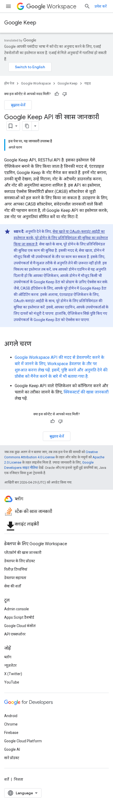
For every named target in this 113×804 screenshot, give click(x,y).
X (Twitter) (13, 674)
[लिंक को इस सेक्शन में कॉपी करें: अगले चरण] (36, 344)
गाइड (87, 83)
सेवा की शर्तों (12, 586)
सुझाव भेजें (18, 105)
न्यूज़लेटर (10, 665)
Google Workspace (36, 83)
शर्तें (6, 779)
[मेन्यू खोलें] (8, 6)
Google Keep (20, 22)
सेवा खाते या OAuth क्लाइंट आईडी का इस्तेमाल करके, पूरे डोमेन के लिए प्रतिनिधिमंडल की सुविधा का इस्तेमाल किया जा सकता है (61, 237)
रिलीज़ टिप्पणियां (15, 569)
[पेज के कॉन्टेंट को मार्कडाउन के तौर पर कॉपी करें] (27, 126)
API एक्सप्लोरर (14, 634)
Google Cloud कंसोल (20, 626)
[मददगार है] (57, 94)
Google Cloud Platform (23, 741)
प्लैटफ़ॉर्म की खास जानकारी (23, 552)
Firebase (11, 733)
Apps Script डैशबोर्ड (19, 617)
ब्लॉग (7, 657)
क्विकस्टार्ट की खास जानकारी (86, 392)
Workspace (61, 6)
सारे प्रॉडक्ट (11, 758)
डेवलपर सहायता (15, 578)
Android (10, 716)
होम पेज (9, 83)
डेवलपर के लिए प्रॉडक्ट (19, 561)
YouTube (11, 682)
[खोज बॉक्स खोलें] (87, 6)
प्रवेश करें (101, 6)
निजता (18, 779)
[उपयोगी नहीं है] (65, 94)
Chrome (11, 724)
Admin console (16, 609)
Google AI (12, 749)
